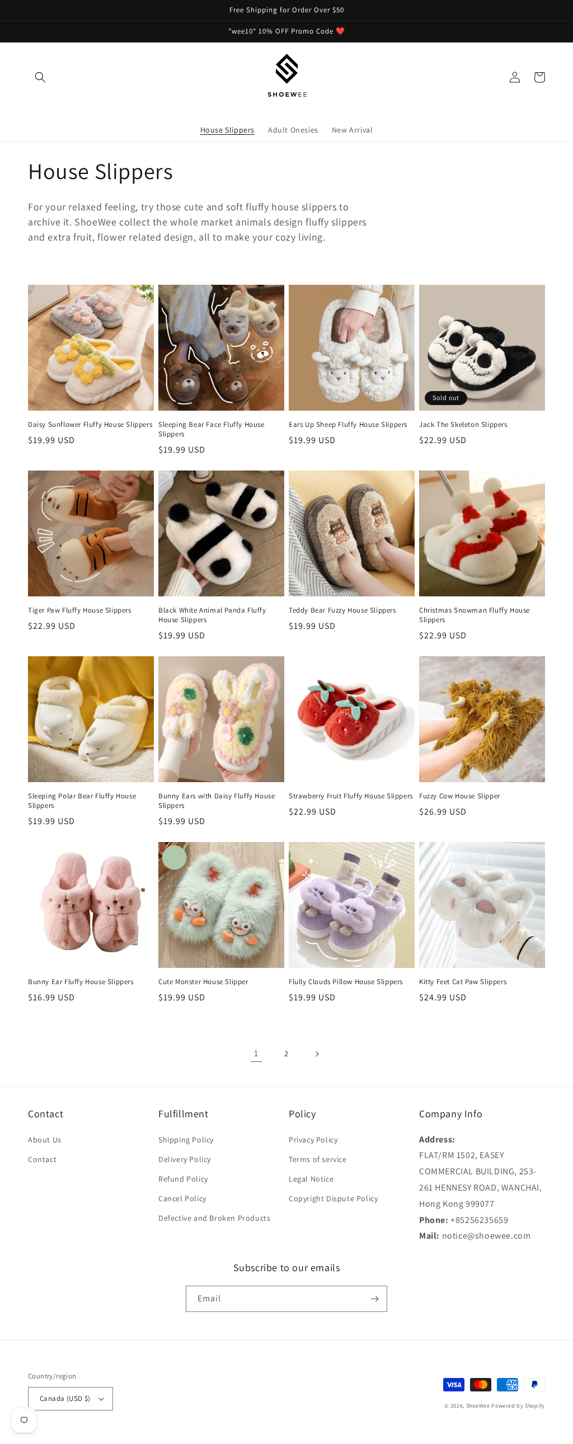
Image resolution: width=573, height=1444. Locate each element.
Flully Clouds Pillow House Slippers (346, 981)
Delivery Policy (184, 1159)
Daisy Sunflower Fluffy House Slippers (90, 424)
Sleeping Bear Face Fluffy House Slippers (211, 429)
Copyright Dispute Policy (333, 1198)
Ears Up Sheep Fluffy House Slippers (348, 424)
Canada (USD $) (65, 1398)
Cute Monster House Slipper (203, 981)
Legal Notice (311, 1179)
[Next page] (316, 1054)
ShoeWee (478, 1405)
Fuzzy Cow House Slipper (459, 796)
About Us (45, 1140)
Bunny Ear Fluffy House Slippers (81, 981)
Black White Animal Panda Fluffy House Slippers (212, 615)
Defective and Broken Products (214, 1218)
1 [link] (256, 1053)
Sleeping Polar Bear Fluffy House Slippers (82, 801)
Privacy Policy (313, 1140)
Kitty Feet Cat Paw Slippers (462, 981)
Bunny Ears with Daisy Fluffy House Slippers (216, 801)
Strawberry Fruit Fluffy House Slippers (351, 796)
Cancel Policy (182, 1198)
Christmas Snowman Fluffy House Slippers (474, 615)
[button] (40, 77)
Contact (42, 1159)
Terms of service (318, 1159)
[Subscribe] (374, 1299)
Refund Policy (183, 1179)
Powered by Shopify (518, 1405)
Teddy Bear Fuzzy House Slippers (342, 610)
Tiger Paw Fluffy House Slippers (79, 610)
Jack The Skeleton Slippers (463, 424)
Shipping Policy (186, 1140)
